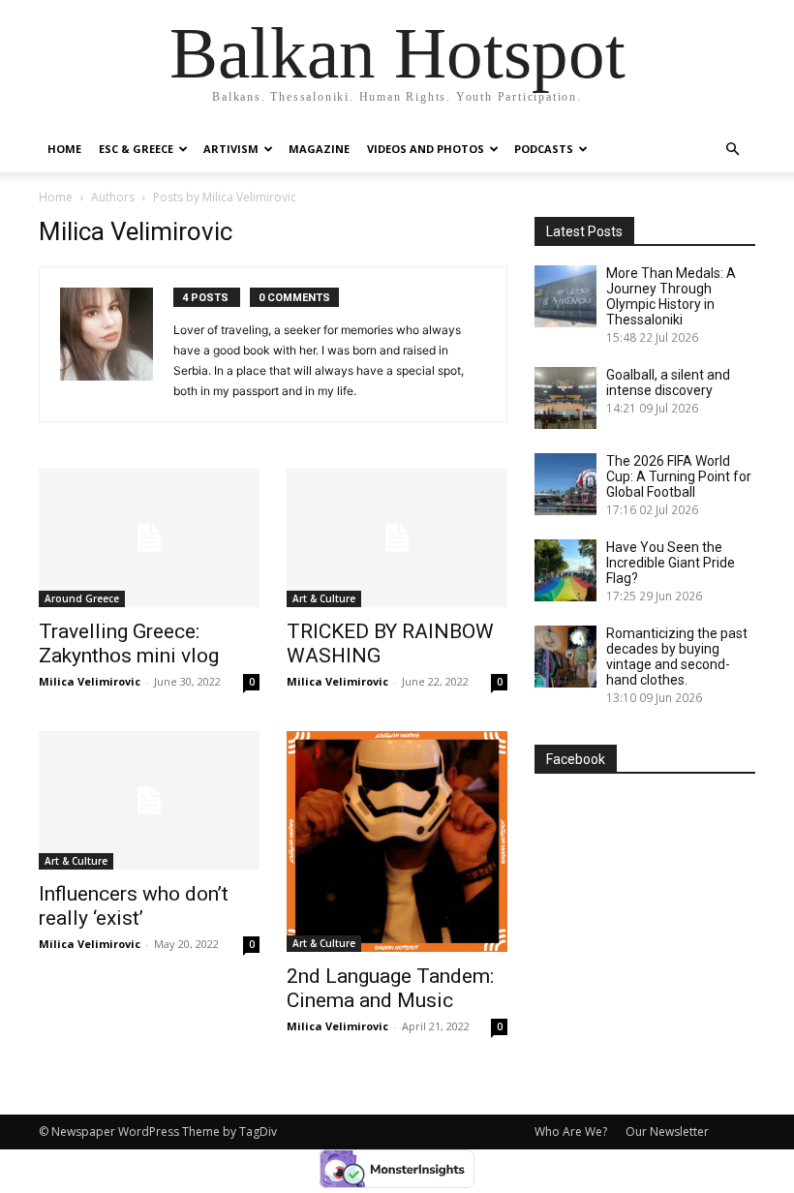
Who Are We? (570, 1131)
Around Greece (82, 598)
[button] (732, 149)
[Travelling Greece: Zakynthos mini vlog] (149, 538)
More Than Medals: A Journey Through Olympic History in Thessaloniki (671, 296)
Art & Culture (323, 598)
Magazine (319, 148)
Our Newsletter (667, 1131)
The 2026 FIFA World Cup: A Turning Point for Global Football (678, 476)
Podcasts (543, 148)
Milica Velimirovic (89, 681)
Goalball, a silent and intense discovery (668, 382)
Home (64, 148)
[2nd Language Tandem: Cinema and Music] (397, 841)
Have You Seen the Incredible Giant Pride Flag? (670, 562)
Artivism (231, 148)
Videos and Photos (425, 148)
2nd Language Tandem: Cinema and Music (390, 988)
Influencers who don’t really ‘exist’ (134, 906)
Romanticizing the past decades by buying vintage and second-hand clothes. (677, 657)
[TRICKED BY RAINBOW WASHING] (397, 538)
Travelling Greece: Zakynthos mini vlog (129, 643)
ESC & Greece (136, 148)
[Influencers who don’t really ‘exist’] (149, 800)
